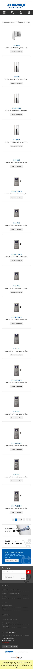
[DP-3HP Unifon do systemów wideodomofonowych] (16, 67)
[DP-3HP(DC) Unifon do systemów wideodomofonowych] (16, 98)
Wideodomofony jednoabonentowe (11, 590)
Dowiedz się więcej (16, 52)
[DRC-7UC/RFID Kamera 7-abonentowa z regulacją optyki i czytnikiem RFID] (16, 496)
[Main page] (16, 5)
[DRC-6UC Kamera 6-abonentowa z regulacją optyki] (16, 401)
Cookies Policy (14, 664)
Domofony (5, 597)
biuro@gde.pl (5, 642)
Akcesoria (4, 609)
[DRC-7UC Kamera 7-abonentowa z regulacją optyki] (16, 464)
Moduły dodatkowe (7, 605)
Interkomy (5, 602)
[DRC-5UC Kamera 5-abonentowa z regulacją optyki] (16, 339)
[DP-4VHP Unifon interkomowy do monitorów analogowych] (16, 130)
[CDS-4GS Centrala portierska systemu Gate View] (16, 35)
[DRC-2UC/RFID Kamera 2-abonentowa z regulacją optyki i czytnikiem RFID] (16, 181)
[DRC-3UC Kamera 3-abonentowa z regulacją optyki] (16, 213)
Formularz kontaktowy (10, 646)
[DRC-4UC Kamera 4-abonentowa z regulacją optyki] (16, 276)
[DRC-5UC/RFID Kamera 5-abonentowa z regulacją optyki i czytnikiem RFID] (16, 370)
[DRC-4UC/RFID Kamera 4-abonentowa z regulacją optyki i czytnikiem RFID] (16, 307)
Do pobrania (5, 626)
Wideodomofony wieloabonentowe (11, 593)
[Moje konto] (20, 12)
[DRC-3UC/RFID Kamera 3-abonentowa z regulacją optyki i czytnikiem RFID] (16, 244)
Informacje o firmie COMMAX (9, 619)
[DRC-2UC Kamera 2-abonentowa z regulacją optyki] (16, 156)
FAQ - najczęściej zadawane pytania (11, 623)
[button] (4, 12)
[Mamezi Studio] (19, 657)
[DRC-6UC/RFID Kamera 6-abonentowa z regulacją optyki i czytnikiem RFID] (16, 433)
